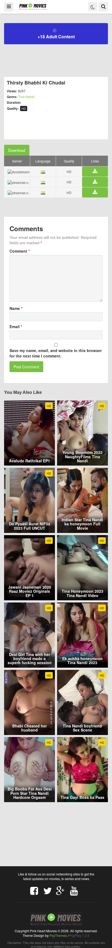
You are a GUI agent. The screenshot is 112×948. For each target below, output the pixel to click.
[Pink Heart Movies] (33, 6)
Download (16, 150)
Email (16, 326)
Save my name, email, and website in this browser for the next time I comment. (56, 353)
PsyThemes (58, 935)
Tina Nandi (26, 96)
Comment (20, 251)
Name (16, 308)
